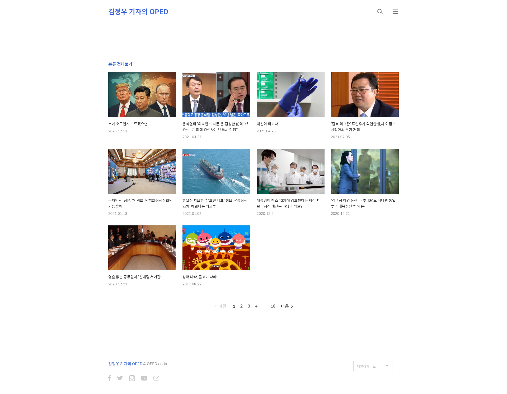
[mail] (156, 378)
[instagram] (132, 378)
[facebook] (109, 378)
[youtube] (144, 378)
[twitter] (120, 378)
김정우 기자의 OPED (138, 11)
